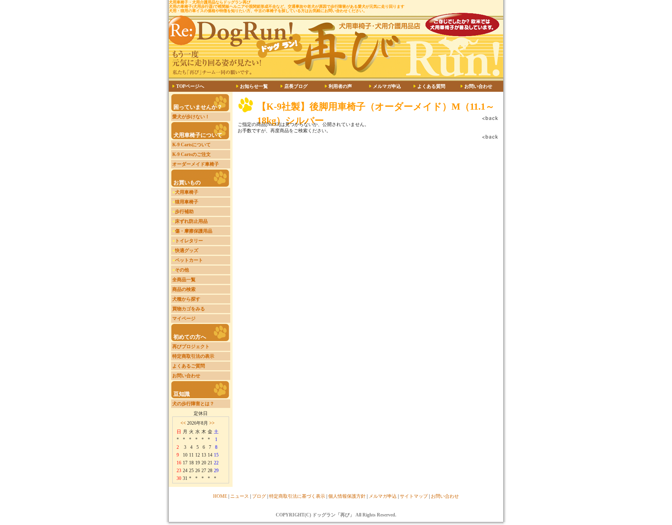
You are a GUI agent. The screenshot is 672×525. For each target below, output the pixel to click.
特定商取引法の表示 (193, 356)
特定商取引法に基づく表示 (297, 496)
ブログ (259, 496)
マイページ (184, 318)
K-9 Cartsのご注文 (191, 154)
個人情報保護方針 (347, 496)
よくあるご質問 (188, 366)
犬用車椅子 (186, 192)
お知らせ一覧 (254, 86)
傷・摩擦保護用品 (193, 231)
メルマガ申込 (387, 86)
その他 (182, 270)
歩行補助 (184, 211)
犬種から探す (186, 299)
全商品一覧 (184, 279)
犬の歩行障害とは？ (193, 403)
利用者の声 (340, 86)
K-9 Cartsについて (191, 144)
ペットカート (189, 260)
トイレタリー (189, 240)
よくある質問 (431, 86)
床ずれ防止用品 (191, 221)
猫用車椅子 (186, 202)
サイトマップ (414, 496)
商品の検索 (184, 289)
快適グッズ (186, 250)
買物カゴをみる (188, 309)
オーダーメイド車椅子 (195, 164)
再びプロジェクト (191, 346)
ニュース (239, 496)
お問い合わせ (478, 86)
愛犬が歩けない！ (191, 116)
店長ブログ (296, 86)
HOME (220, 496)
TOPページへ (190, 86)
